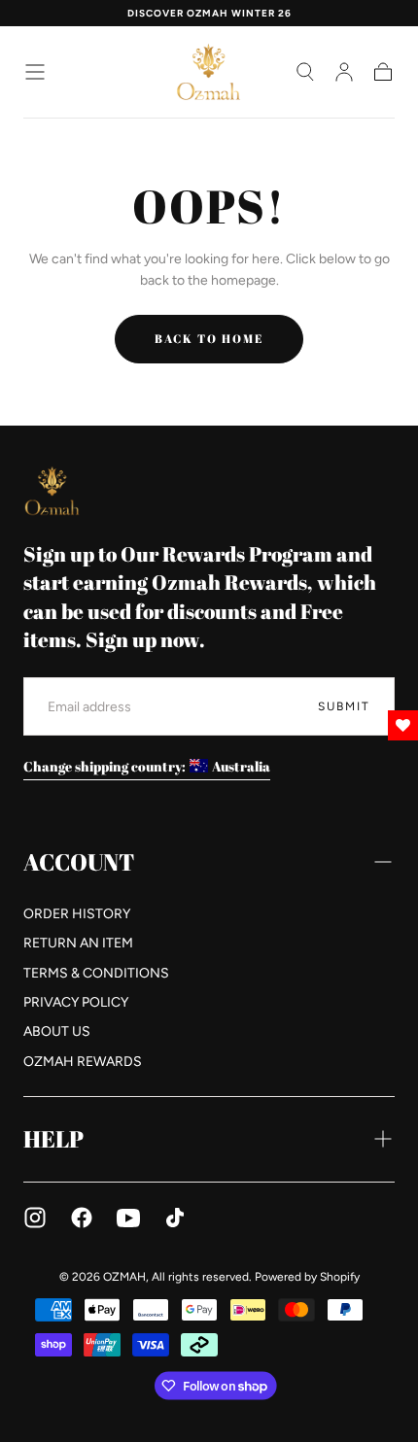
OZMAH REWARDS (82, 1061)
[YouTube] (128, 1217)
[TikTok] (175, 1217)
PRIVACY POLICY (75, 1002)
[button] (35, 72)
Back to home (209, 338)
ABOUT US (56, 1031)
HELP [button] (53, 1138)
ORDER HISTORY (76, 914)
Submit (344, 706)
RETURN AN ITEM (78, 943)
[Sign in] (344, 72)
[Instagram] (35, 1217)
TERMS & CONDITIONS (96, 973)
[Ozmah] (52, 490)
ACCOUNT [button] (78, 861)
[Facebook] (81, 1217)
